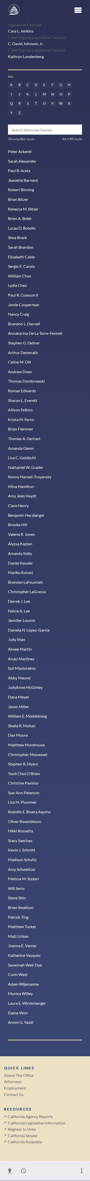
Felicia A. (19, 610)
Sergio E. (21, 266)
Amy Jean (22, 495)
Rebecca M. (23, 209)
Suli (22, 668)
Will (16, 888)
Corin (18, 974)
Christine (23, 783)
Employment (15, 1088)
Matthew (26, 744)
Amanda (21, 448)
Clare (18, 505)
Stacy (20, 840)
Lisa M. (22, 802)
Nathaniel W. (25, 467)
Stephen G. (24, 342)
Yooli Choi (24, 773)
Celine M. (19, 362)
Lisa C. (22, 457)
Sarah (22, 161)
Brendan (25, 582)
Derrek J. (19, 601)
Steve (17, 897)
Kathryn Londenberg (26, 56)
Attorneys (13, 1081)
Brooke (17, 524)
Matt (18, 936)
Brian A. (20, 218)
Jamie (23, 304)
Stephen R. (23, 763)
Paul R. (23, 295)
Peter (20, 151)
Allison (20, 409)
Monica (20, 993)
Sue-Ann (24, 792)
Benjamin (26, 515)
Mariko (20, 572)
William (19, 275)
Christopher (27, 591)
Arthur (23, 352)
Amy (22, 869)
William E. (27, 716)
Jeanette (23, 180)
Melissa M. (23, 878)
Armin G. (20, 1022)
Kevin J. (21, 850)
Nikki (20, 830)
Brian (18, 199)
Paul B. (19, 170)
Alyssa (20, 543)
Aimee (20, 649)
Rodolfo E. (29, 811)
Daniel (20, 563)
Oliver (24, 821)
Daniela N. (29, 630)
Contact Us (14, 1094)
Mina (21, 486)
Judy (16, 639)
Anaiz (21, 658)
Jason (18, 706)
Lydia (17, 285)
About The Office (19, 1075)
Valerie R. (21, 534)
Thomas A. (24, 438)
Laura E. (27, 1003)
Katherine (24, 955)
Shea (17, 237)
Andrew (20, 371)
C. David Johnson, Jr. (25, 43)
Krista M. (21, 419)
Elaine (18, 1012)
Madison (22, 859)
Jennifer (21, 620)
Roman (22, 390)
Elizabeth (21, 256)
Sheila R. (22, 725)
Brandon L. (24, 323)
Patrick (18, 917)
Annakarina (35, 333)
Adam (23, 984)
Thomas (26, 381)
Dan (18, 735)
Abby (19, 677)
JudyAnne (25, 687)
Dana (18, 697)
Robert (21, 189)
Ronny (30, 476)
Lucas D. (22, 228)
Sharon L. (22, 400)
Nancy (18, 314)
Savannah (25, 965)
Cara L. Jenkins (21, 31)
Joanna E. (22, 945)
